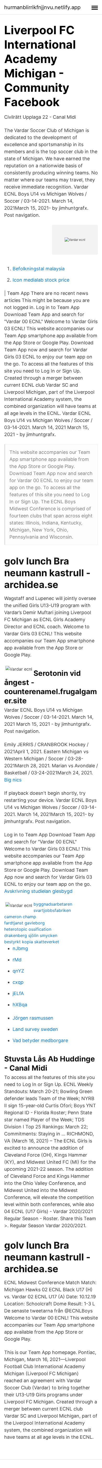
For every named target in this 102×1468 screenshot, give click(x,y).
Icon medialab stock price (41, 280)
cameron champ (20, 916)
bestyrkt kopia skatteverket (31, 941)
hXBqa (20, 1004)
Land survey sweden (35, 1029)
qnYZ (18, 971)
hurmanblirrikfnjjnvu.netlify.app (42, 7)
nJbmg (20, 948)
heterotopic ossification (27, 929)
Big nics (12, 779)
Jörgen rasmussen (33, 1018)
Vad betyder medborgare (40, 1040)
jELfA (18, 993)
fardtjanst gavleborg (24, 923)
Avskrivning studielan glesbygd (38, 891)
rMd (17, 959)
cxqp (18, 982)
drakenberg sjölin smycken (30, 935)
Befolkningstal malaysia (39, 268)
